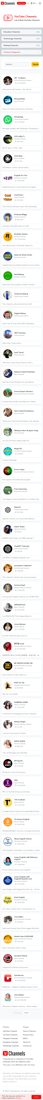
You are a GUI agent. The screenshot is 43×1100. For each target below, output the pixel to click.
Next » (26, 1013)
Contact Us (27, 1046)
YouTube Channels (25, 16)
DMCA (25, 1038)
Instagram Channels (10, 1042)
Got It (36, 1097)
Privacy (18, 1098)
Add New (21, 3)
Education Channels (11, 32)
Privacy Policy (28, 1035)
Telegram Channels (10, 1038)
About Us (26, 1042)
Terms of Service (29, 1031)
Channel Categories (11, 52)
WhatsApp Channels (11, 1046)
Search (36, 64)
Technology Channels (12, 38)
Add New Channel (10, 1031)
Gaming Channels (10, 45)
